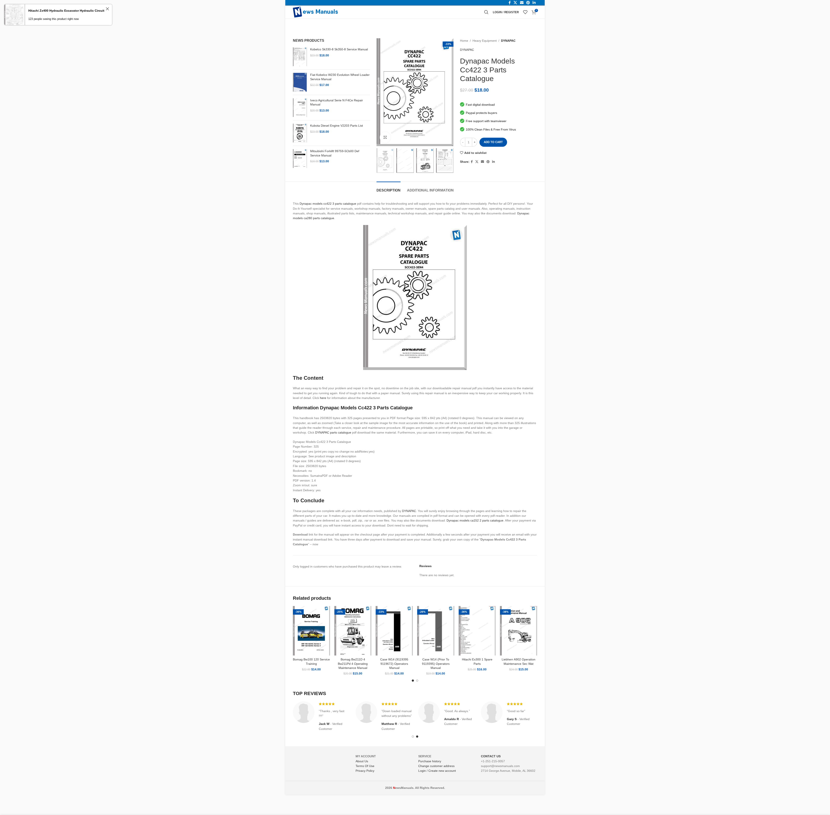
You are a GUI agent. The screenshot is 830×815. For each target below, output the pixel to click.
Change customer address (436, 766)
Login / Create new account (437, 770)
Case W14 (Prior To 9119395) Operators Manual (436, 664)
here (323, 398)
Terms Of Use (365, 766)
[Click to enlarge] (385, 137)
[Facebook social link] (471, 162)
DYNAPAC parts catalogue (333, 432)
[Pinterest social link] (488, 162)
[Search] (486, 12)
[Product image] (311, 631)
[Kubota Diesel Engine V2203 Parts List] (300, 133)
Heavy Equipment (484, 40)
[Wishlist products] (525, 12)
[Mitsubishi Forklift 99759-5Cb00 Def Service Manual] (300, 158)
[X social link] (477, 162)
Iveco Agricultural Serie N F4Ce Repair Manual (336, 102)
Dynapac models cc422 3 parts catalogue (328, 203)
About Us (362, 761)
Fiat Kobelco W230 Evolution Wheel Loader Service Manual (340, 77)
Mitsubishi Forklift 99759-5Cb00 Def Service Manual (334, 153)
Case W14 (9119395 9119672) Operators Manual (394, 664)
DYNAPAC (508, 40)
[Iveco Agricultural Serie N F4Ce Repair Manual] (300, 107)
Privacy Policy (365, 770)
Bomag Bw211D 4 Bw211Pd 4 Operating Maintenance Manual (353, 664)
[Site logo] (315, 12)
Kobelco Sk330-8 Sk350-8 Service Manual (339, 49)
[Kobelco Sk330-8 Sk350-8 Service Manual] (300, 56)
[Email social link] (482, 162)
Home (464, 40)
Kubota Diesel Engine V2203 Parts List (336, 125)
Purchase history (429, 761)
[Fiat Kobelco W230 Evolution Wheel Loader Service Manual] (300, 82)
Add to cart (493, 142)
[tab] (389, 188)
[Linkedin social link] (493, 162)
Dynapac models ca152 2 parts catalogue (475, 520)
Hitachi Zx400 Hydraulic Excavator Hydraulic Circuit (66, 10)
